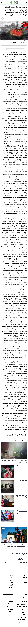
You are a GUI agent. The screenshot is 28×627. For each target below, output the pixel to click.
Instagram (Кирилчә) (21, 608)
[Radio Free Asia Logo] (14, 2)
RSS (26, 616)
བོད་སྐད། (11, 585)
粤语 (12, 577)
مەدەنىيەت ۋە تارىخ (23, 579)
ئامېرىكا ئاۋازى (10, 613)
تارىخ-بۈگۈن (24, 581)
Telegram (24, 613)
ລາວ (12, 582)
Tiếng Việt (10, 587)
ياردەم (12, 614)
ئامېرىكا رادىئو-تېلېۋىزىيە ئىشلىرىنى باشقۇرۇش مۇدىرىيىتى (8, 609)
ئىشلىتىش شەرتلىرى (9, 606)
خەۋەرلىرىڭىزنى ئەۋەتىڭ (22, 619)
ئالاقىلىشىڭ (11, 596)
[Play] (25, 49)
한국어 (11, 581)
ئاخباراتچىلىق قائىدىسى (9, 603)
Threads (25, 614)
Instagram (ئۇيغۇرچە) (22, 606)
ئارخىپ (25, 585)
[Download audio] (2, 48)
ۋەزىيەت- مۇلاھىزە (23, 577)
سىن (26, 584)
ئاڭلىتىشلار (25, 596)
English (11, 589)
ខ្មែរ (12, 584)
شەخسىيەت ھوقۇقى (9, 604)
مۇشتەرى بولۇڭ (24, 617)
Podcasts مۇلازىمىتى (22, 597)
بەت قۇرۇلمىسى (10, 616)
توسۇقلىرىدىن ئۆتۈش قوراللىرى (7, 594)
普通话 (11, 576)
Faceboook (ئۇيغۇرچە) (22, 603)
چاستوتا (25, 594)
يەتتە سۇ (25, 582)
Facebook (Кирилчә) (22, 604)
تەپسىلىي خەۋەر (24, 576)
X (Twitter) (24, 609)
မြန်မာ (11, 579)
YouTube (25, 611)
